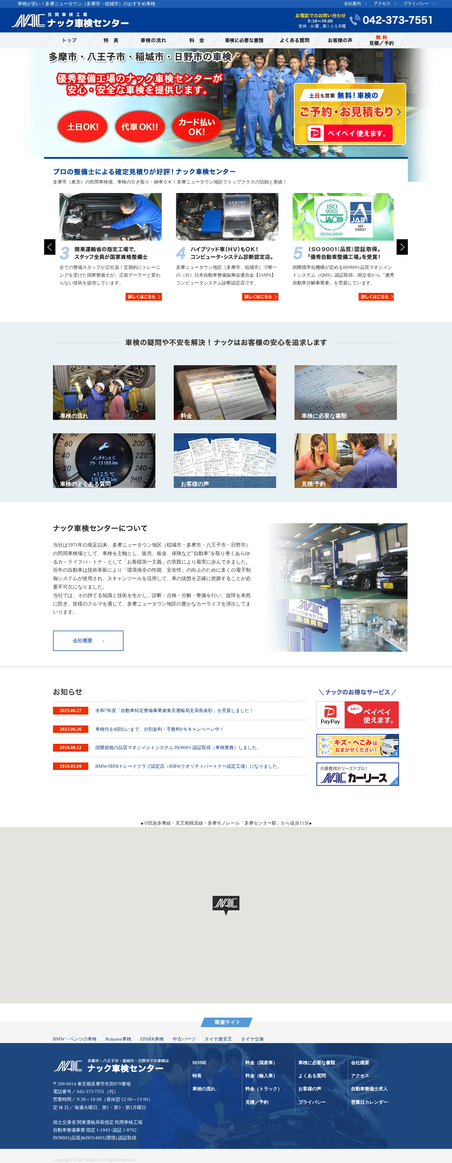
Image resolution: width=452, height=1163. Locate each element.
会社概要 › (88, 640)
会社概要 (360, 1062)
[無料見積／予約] (382, 40)
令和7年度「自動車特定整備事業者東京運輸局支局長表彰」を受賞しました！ (174, 710)
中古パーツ (184, 1039)
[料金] (193, 40)
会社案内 (352, 3)
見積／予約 (256, 1102)
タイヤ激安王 (218, 1039)
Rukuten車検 (118, 1039)
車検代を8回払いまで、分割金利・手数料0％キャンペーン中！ (159, 729)
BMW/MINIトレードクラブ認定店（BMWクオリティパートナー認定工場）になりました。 (188, 766)
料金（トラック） (263, 1088)
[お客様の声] (336, 40)
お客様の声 (309, 1088)
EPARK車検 (152, 1039)
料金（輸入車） (261, 1075)
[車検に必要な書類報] (241, 40)
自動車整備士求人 (369, 1088)
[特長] (108, 40)
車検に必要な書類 (316, 1062)
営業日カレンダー (369, 1102)
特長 (197, 1075)
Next (402, 247)
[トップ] (66, 40)
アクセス (382, 3)
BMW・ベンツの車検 (75, 1039)
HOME (199, 1062)
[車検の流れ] (150, 40)
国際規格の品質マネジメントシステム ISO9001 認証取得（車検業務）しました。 (178, 747)
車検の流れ (203, 1088)
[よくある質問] (292, 40)
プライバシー (416, 3)
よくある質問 (312, 1075)
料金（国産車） (261, 1062)
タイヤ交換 (252, 1039)
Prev (49, 247)
